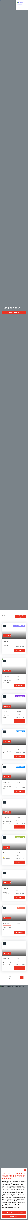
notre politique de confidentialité (11, 1209)
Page (10, 976)
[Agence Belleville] (22, 5)
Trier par (3, 615)
